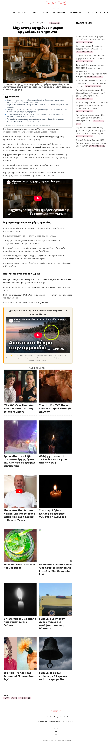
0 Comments (54, 23)
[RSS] (64, 717)
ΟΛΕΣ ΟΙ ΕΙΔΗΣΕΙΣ (19, 12)
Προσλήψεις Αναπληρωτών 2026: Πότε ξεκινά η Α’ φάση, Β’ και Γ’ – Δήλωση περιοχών (91, 118)
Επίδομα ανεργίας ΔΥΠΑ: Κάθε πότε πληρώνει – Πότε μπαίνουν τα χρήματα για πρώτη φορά (92, 105)
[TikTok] (100, 12)
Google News (42, 302)
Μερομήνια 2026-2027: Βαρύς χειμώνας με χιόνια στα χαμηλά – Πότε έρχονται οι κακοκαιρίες (91, 130)
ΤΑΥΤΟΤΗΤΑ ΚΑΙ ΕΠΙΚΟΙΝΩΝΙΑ (49, 722)
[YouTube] (96, 12)
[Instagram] (92, 12)
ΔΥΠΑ (7, 698)
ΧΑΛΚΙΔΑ (45, 12)
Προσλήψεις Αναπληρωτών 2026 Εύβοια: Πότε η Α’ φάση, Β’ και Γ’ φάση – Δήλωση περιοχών (91, 93)
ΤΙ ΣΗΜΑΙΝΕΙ (25, 698)
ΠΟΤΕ (14, 698)
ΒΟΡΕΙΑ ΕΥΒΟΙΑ (59, 12)
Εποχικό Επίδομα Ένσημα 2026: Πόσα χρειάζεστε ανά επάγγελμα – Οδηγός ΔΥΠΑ (92, 143)
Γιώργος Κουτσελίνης (23, 23)
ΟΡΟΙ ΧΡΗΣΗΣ (68, 722)
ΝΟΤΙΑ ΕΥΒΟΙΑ (75, 12)
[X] (89, 12)
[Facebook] (85, 12)
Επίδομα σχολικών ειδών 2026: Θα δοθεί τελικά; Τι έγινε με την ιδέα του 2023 (91, 83)
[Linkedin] (104, 12)
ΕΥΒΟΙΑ (33, 12)
